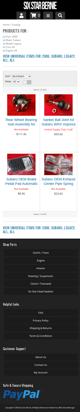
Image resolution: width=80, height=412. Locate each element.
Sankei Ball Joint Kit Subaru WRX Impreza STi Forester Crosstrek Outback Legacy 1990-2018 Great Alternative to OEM (58, 122)
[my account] (21, 15)
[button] (60, 15)
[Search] (60, 15)
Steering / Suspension (40, 276)
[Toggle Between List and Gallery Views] (27, 82)
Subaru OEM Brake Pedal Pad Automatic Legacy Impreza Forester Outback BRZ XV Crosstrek (21, 182)
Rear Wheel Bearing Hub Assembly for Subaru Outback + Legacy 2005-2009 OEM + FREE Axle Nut (21, 122)
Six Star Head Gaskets (40, 291)
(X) (4, 36)
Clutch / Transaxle (40, 283)
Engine (41, 260)
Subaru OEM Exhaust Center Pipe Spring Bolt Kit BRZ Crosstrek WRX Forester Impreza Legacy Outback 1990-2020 (58, 182)
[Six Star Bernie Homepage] (40, 5)
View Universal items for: (39, 58)
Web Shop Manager (67, 407)
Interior (40, 268)
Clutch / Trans (41, 252)
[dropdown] (48, 15)
